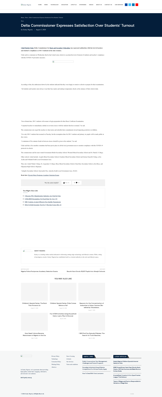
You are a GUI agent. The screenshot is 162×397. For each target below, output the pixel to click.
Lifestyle (74, 4)
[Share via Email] (47, 42)
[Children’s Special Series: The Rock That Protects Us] (34, 292)
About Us (99, 4)
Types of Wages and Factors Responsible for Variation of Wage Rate (127, 382)
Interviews (82, 4)
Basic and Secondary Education (60, 48)
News (46, 4)
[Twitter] (129, 4)
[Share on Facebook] (29, 42)
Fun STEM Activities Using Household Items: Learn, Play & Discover (63, 315)
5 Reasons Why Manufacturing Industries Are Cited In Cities (43, 196)
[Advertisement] (63, 105)
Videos (91, 4)
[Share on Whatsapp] (38, 42)
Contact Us (108, 4)
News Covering (70, 356)
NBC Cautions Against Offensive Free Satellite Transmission (43, 202)
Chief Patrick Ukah (27, 48)
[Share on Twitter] (34, 42)
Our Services (119, 4)
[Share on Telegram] (43, 42)
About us (54, 367)
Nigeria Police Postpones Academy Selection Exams (43, 175)
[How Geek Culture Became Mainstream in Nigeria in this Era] (34, 322)
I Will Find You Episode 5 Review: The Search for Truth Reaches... (92, 334)
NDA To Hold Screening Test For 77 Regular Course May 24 (43, 205)
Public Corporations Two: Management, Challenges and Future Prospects (94, 362)
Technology (55, 4)
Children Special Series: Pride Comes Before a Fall (63, 304)
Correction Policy (56, 361)
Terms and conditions (72, 364)
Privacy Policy (55, 356)
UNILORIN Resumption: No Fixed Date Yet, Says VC (41, 199)
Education (64, 4)
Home (40, 4)
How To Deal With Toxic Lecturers (92, 373)
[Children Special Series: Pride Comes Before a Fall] (63, 292)
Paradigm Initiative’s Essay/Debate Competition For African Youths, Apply (94, 368)
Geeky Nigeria (28, 29)
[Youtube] (137, 4)
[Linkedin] (133, 4)
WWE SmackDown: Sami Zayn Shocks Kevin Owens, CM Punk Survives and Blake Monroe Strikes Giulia (127, 369)
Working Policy (56, 364)
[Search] (140, 5)
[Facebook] (126, 4)
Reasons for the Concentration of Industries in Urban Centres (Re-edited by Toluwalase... (92, 305)
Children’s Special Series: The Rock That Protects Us (34, 304)
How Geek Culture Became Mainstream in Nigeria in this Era (34, 334)
